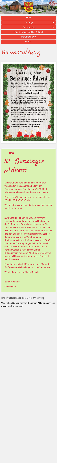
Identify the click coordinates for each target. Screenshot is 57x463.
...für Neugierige (28, 27)
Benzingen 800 (28, 37)
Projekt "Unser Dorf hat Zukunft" (28, 32)
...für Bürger (28, 22)
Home (28, 17)
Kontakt (28, 41)
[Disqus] (28, 349)
